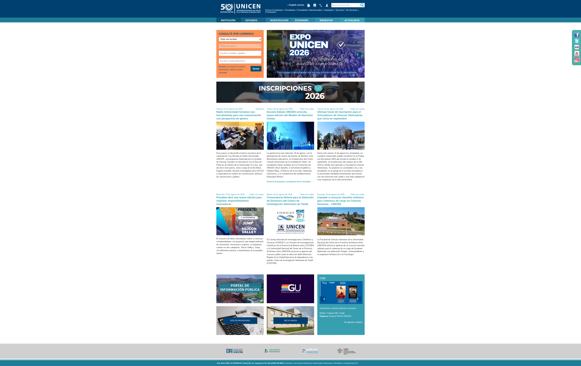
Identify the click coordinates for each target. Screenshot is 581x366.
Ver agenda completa (353, 322)
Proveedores (270, 12)
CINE (323, 278)
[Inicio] (308, 6)
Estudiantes (290, 10)
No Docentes (352, 10)
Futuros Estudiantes (274, 10)
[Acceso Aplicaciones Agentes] (326, 6)
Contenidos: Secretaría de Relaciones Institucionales (303, 363)
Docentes (340, 10)
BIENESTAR (326, 20)
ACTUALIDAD (352, 20)
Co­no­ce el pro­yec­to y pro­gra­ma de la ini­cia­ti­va (288, 181)
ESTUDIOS (251, 20)
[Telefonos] (320, 6)
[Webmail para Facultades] (314, 6)
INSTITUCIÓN (228, 20)
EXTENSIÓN (301, 20)
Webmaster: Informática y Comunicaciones (340, 363)
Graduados (329, 10)
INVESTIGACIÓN (279, 20)
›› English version (295, 5)
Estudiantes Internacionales (310, 10)
